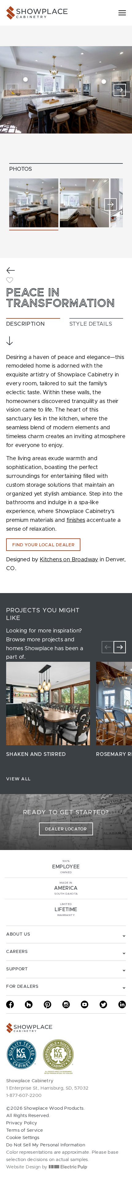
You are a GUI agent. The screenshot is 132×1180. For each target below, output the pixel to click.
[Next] (120, 90)
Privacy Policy (21, 1123)
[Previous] (12, 90)
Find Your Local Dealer (43, 545)
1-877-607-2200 (24, 1095)
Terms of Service (24, 1130)
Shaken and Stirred (36, 754)
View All (18, 779)
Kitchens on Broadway (69, 560)
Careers (17, 952)
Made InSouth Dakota (66, 888)
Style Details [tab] (90, 324)
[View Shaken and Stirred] (48, 703)
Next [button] (110, 204)
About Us (18, 934)
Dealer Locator (66, 829)
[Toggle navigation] (122, 12)
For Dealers (22, 986)
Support (17, 969)
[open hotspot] (25, 79)
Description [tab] (25, 324)
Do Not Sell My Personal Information (45, 1145)
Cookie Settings (22, 1137)
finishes (76, 520)
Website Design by (27, 1167)
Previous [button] (21, 204)
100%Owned (66, 867)
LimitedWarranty (66, 910)
